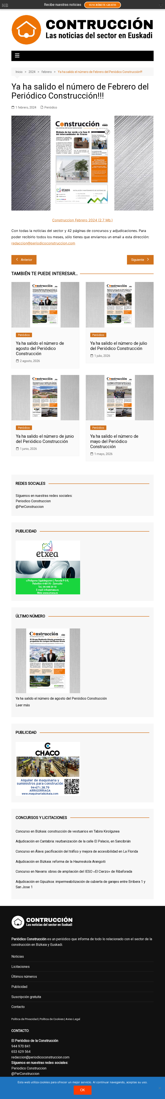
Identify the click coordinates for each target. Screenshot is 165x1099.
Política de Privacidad (24, 1019)
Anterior (26, 260)
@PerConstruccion (30, 507)
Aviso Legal (73, 1019)
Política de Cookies (51, 1019)
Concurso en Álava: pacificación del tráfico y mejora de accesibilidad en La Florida (77, 851)
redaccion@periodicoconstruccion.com (43, 243)
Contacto (18, 1007)
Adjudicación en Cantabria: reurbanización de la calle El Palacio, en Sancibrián (73, 841)
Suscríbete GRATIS (102, 4)
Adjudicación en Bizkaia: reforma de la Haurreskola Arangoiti (60, 862)
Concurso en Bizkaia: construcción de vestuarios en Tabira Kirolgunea (67, 831)
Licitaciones (20, 967)
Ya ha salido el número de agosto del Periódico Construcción (40, 348)
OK (82, 1090)
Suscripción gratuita (26, 997)
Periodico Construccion (33, 501)
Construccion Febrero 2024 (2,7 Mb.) (82, 220)
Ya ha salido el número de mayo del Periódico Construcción (114, 441)
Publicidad (19, 987)
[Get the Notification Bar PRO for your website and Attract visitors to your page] (5, 5)
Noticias (17, 956)
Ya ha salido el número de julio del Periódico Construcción (118, 346)
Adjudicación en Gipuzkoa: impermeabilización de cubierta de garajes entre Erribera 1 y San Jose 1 (80, 884)
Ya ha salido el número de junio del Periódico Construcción (45, 439)
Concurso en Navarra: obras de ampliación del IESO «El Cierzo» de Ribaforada (74, 871)
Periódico (50, 107)
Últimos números (24, 977)
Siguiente (137, 260)
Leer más (23, 705)
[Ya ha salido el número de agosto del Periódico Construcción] (48, 661)
